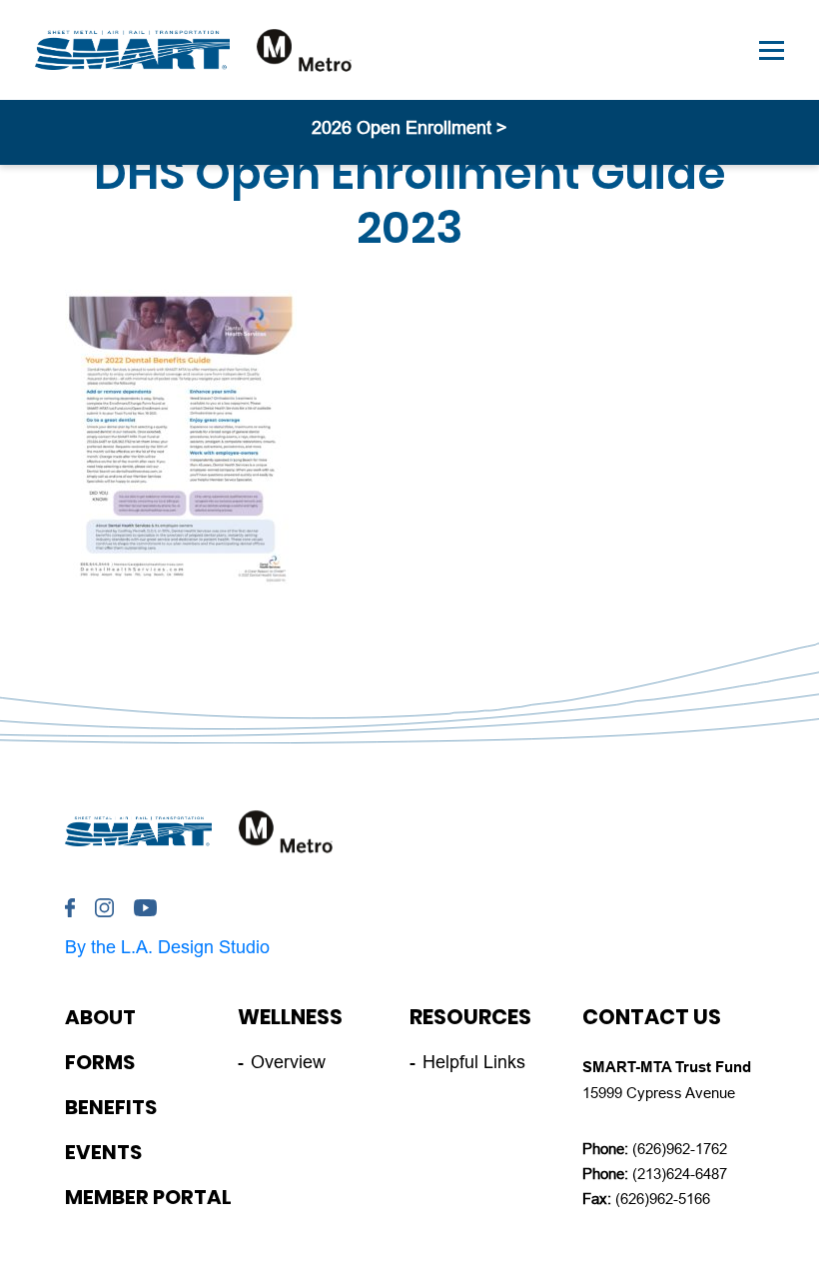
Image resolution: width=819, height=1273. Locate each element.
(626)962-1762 (679, 1148)
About (100, 1017)
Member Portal (148, 1197)
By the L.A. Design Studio (167, 947)
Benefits (111, 1107)
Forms (100, 1062)
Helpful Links (473, 1062)
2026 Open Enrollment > (409, 128)
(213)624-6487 (679, 1173)
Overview (288, 1062)
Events (103, 1152)
